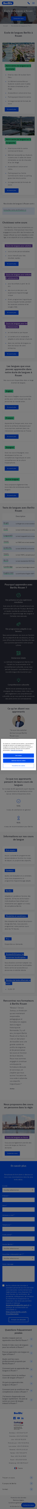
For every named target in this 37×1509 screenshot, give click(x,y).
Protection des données (17, 750)
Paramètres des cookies (18, 765)
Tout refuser (18, 755)
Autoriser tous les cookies (19, 760)
